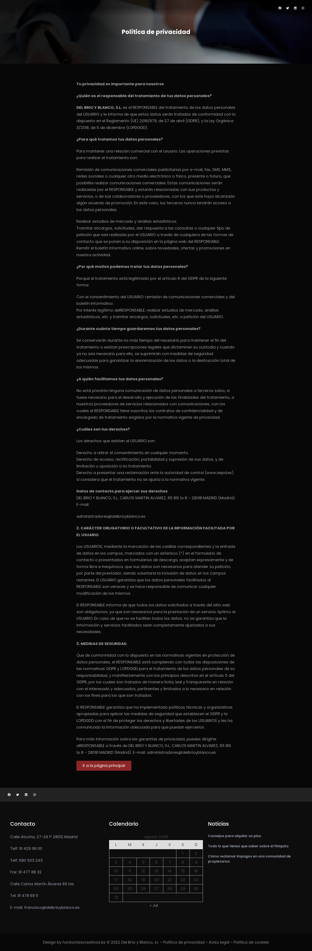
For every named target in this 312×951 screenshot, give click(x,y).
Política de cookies (251, 942)
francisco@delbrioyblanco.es (52, 907)
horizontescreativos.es (84, 942)
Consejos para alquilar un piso (234, 836)
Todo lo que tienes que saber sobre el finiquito (248, 846)
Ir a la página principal (104, 765)
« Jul (154, 905)
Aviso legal (219, 942)
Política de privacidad (183, 942)
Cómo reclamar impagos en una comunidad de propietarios (249, 859)
